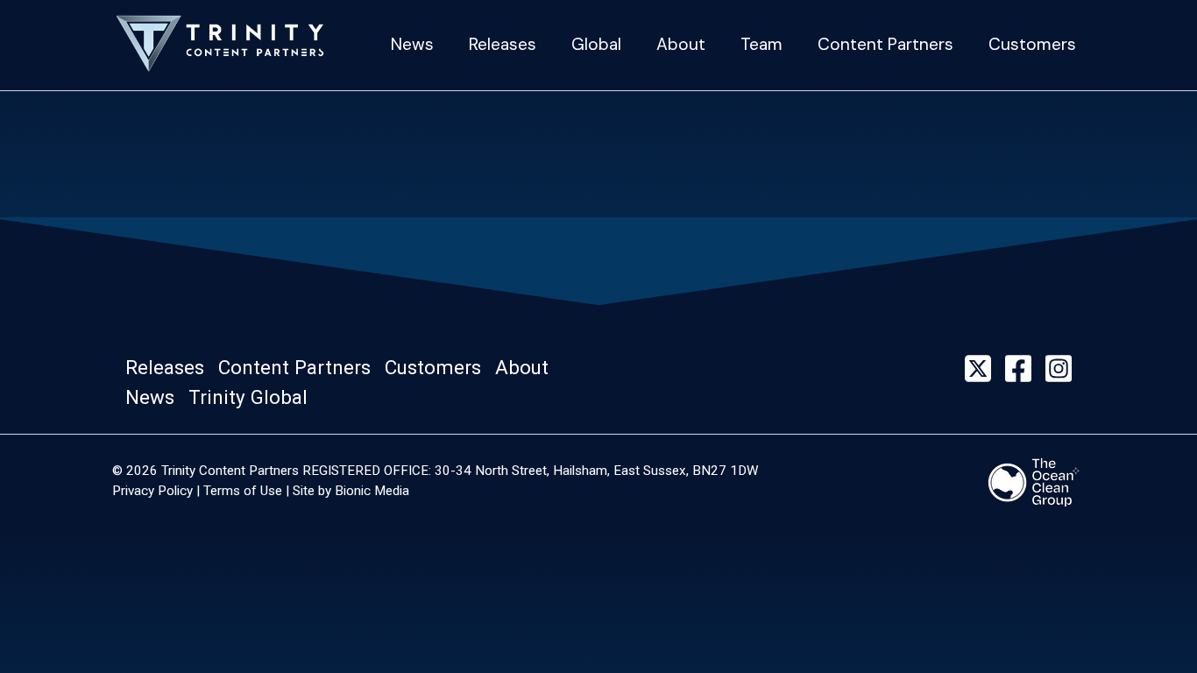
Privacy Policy (152, 491)
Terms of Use (242, 491)
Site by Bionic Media (351, 491)
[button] (170, 368)
